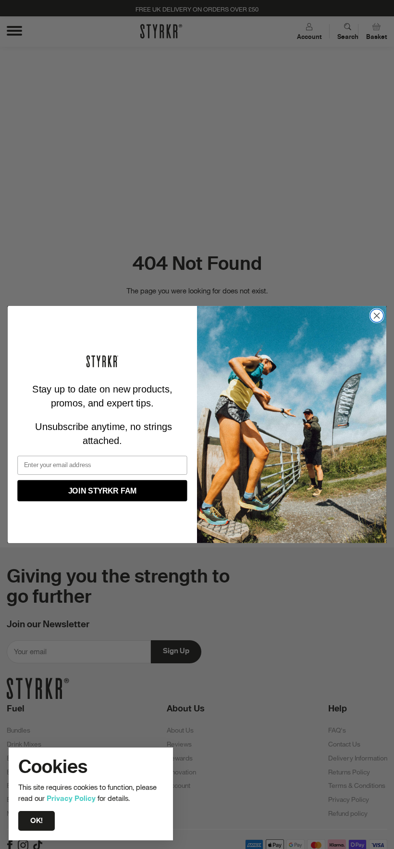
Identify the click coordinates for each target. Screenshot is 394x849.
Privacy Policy (71, 798)
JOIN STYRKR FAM (102, 490)
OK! (36, 820)
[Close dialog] (376, 315)
